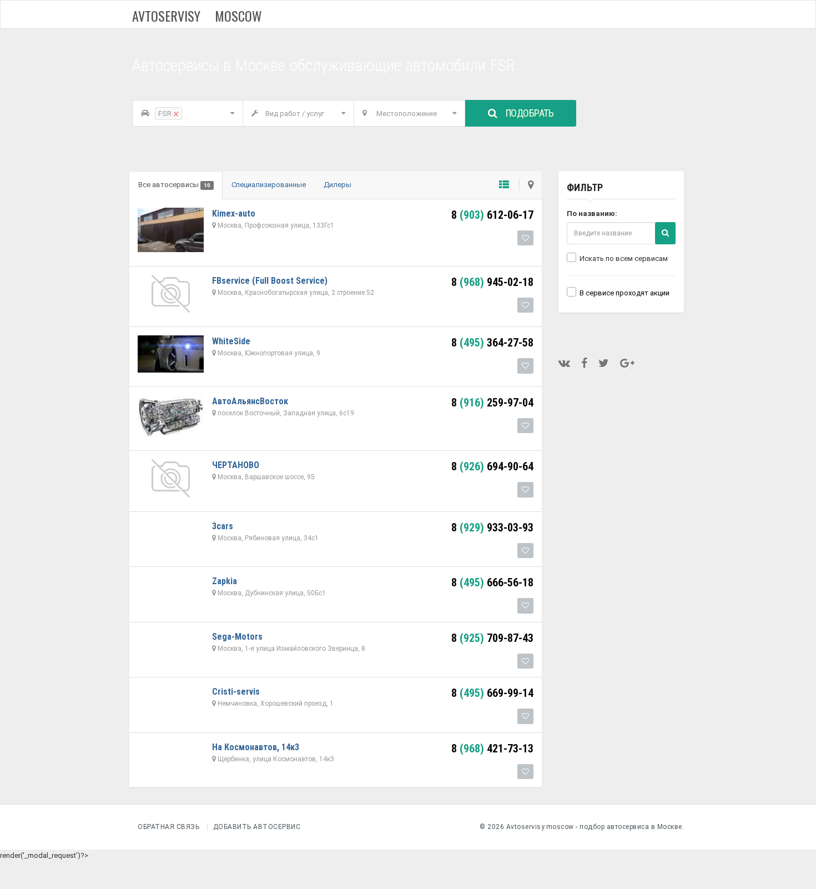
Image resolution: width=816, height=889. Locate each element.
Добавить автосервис (257, 827)
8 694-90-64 (492, 466)
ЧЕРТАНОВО (235, 465)
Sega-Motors (237, 636)
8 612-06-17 (492, 215)
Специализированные (268, 184)
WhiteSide (231, 341)
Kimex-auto (233, 213)
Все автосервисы (174, 184)
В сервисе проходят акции (624, 293)
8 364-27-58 (492, 342)
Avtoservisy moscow (197, 16)
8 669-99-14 (492, 693)
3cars (222, 526)
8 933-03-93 (492, 527)
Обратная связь (168, 827)
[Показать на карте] (526, 184)
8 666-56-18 (492, 582)
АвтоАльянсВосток (250, 401)
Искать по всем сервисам (624, 258)
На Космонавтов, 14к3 (255, 747)
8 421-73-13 (492, 748)
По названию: (592, 213)
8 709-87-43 (492, 638)
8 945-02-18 (492, 282)
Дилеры (337, 184)
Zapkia (224, 581)
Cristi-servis (236, 691)
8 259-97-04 (492, 402)
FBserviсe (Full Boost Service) (270, 280)
